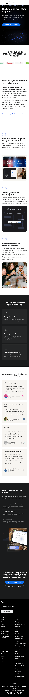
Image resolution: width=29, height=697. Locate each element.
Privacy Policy (5, 686)
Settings (14, 688)
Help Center (18, 671)
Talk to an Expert (14, 586)
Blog (16, 651)
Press (2, 624)
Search (17, 634)
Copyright (23, 686)
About (2, 619)
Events (17, 658)
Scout (16, 619)
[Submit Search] (26, 2)
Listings (17, 622)
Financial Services (5, 651)
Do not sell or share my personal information (14, 690)
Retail (2, 656)
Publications (18, 654)
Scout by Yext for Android (21, 646)
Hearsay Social (19, 636)
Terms (11, 686)
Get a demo (7, 611)
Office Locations (5, 631)
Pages (17, 631)
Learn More (5, 152)
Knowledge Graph (19, 624)
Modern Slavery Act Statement (6, 636)
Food (2, 658)
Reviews (17, 626)
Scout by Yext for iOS (20, 643)
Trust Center (18, 661)
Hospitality (3, 661)
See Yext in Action (11, 25)
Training (17, 674)
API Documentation (20, 676)
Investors (3, 629)
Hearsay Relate (19, 638)
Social (16, 629)
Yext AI (17, 641)
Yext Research (19, 663)
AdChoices (16, 686)
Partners (3, 626)
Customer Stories (19, 656)
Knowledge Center (20, 666)
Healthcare (3, 654)
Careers (3, 622)
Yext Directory (4, 634)
